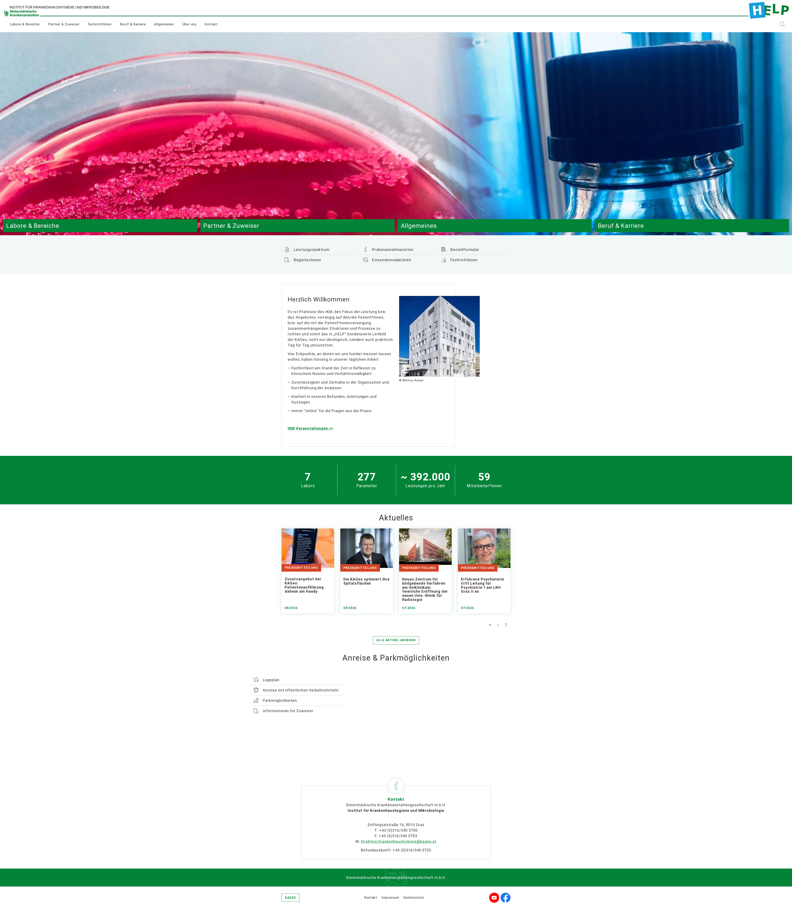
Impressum (390, 898)
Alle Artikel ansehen (396, 640)
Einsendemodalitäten (391, 260)
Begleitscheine (307, 260)
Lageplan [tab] (270, 680)
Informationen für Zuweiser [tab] (288, 711)
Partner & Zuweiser (63, 24)
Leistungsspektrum (311, 249)
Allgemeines (164, 24)
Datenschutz (413, 898)
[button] (782, 24)
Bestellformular (464, 249)
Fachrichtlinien (100, 24)
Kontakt (211, 24)
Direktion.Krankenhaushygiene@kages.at (398, 841)
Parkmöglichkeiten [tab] (279, 700)
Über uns (189, 24)
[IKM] (769, 10)
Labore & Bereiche (25, 24)
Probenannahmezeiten (392, 249)
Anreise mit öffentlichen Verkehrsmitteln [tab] (300, 690)
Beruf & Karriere (133, 24)
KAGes (290, 897)
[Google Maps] (445, 721)
